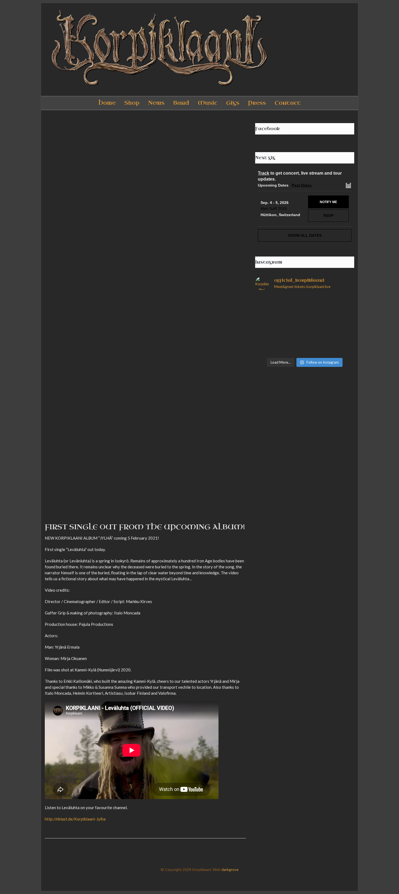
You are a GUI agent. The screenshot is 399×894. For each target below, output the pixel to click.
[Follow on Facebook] (315, 49)
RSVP (329, 215)
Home (107, 103)
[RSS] (348, 49)
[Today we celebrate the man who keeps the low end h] (330, 310)
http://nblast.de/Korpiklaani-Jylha (75, 818)
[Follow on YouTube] (337, 49)
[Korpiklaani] (157, 49)
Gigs (232, 103)
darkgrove (230, 869)
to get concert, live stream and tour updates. (300, 176)
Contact (288, 103)
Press (257, 103)
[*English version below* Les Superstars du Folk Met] (279, 310)
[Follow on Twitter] (304, 49)
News (156, 103)
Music (207, 103)
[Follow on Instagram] (326, 49)
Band (181, 103)
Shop (132, 103)
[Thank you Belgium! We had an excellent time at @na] (279, 339)
